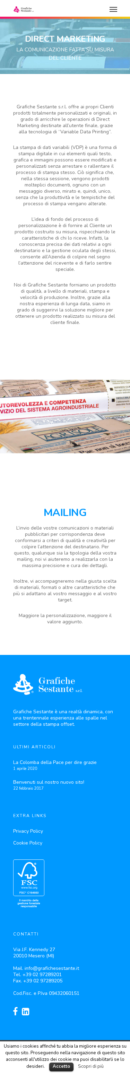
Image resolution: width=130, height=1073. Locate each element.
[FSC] (28, 911)
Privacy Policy (28, 831)
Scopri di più (91, 1066)
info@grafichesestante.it (52, 968)
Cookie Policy (27, 843)
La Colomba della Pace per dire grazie (55, 762)
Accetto (61, 1066)
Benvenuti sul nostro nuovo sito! (48, 782)
